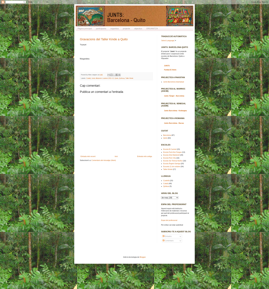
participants (101, 28)
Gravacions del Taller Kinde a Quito (104, 39)
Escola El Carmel (169, 149)
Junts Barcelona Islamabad (173, 82)
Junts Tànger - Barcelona (174, 96)
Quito (116, 78)
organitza (114, 28)
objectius (138, 28)
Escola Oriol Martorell (171, 155)
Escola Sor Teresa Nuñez (173, 161)
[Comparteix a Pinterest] (119, 74)
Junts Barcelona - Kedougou (175, 111)
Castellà (166, 181)
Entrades (168, 236)
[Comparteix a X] (114, 74)
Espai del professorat (169, 220)
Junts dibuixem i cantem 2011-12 (102, 78)
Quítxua (122, 78)
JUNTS (167, 66)
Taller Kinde (129, 78)
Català (88, 78)
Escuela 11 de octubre (171, 167)
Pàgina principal (85, 28)
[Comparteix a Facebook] (116, 74)
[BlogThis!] (111, 74)
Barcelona (167, 135)
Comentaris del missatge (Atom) (103, 160)
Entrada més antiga (144, 156)
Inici (116, 156)
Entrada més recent (88, 156)
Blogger (143, 257)
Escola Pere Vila (169, 158)
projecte (126, 28)
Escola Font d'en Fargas (172, 152)
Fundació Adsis (170, 70)
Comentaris (169, 241)
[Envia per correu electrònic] (108, 74)
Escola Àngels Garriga (171, 164)
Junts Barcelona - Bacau (174, 123)
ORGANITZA (152, 28)
